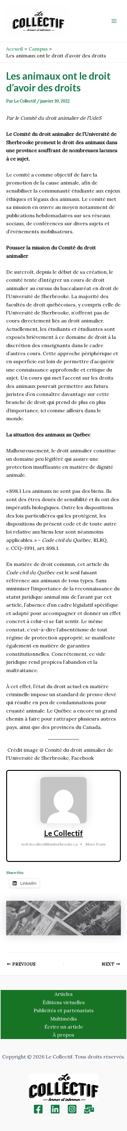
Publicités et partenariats (64, 1010)
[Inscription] (89, 1109)
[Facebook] (38, 1109)
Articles (64, 994)
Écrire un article (63, 1027)
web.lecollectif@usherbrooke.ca (49, 844)
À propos (63, 1035)
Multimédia (63, 1019)
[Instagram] (72, 1109)
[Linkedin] (55, 1109)
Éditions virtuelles (64, 1002)
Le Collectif (63, 833)
